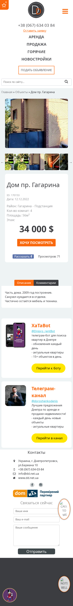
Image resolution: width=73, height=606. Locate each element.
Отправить (36, 551)
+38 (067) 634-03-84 (31, 469)
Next (70, 162)
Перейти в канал (49, 438)
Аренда (36, 36)
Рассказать (22, 256)
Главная (6, 92)
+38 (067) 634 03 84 (36, 25)
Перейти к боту (48, 368)
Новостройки (36, 59)
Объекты (21, 92)
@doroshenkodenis (45, 401)
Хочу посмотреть (36, 242)
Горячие (36, 51)
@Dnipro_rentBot (43, 331)
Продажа (36, 44)
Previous (2, 162)
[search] (66, 82)
